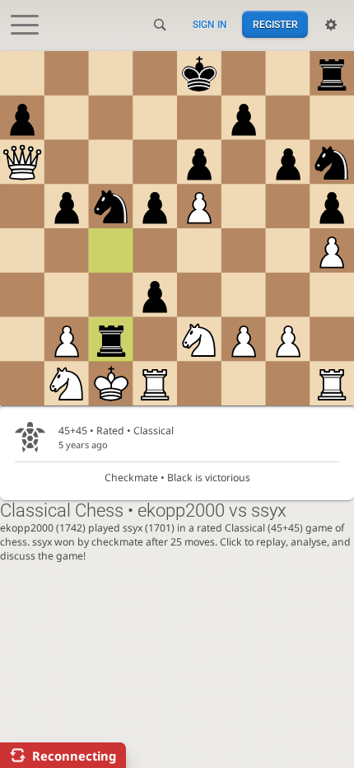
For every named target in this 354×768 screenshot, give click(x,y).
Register (275, 24)
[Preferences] (331, 24)
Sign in (210, 24)
